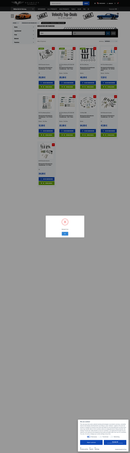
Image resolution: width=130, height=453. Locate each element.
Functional (105, 437)
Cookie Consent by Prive (120, 449)
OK (65, 233)
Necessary (94, 437)
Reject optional (91, 442)
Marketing (116, 437)
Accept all (115, 442)
